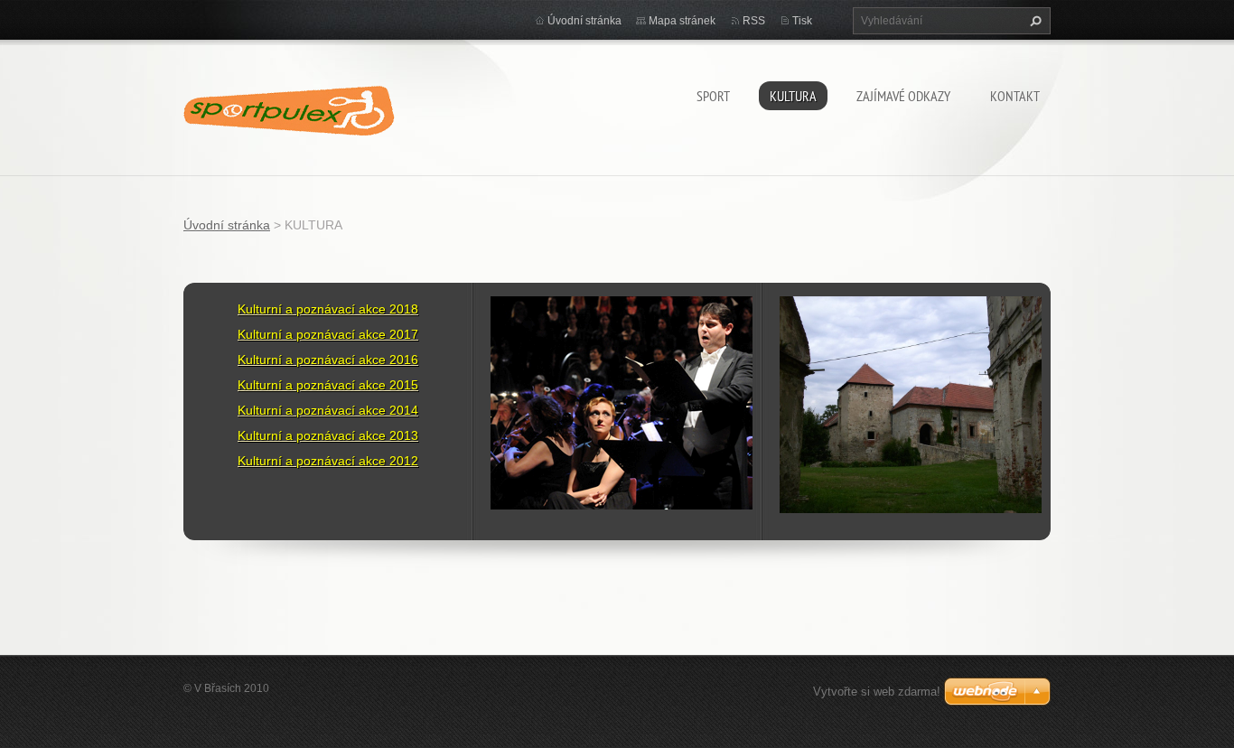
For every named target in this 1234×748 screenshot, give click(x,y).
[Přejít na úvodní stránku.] (289, 104)
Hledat (1033, 20)
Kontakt (1015, 96)
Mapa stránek (682, 20)
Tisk (802, 20)
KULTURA (793, 96)
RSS (754, 20)
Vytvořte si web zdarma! (876, 691)
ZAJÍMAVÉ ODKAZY (903, 96)
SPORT (713, 96)
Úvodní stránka (584, 20)
